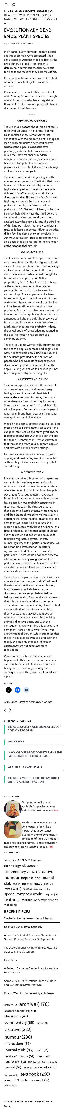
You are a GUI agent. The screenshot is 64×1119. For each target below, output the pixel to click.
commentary (15, 871)
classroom (30, 865)
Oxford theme (13, 1101)
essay (22, 52)
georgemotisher (20, 43)
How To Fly (10, 960)
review (27, 888)
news (38, 883)
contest (32, 872)
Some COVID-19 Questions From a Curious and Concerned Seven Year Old (30, 983)
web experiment (46, 899)
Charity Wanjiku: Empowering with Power (29, 993)
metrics (27, 883)
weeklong (10, 905)
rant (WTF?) (13, 888)
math (17, 883)
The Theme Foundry (41, 1101)
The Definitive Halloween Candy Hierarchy (29, 918)
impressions (30, 877)
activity (9, 860)
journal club (18, 1050)
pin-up (48, 883)
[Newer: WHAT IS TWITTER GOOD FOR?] (5, 710)
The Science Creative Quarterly (28, 11)
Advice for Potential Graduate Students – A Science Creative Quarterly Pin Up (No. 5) (30, 937)
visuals (27, 899)
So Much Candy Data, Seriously (23, 927)
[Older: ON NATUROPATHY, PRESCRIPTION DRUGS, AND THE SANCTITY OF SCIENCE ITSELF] (10, 710)
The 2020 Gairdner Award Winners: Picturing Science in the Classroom (30, 950)
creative (34, 702)
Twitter (7, 1106)
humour (47, 702)
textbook (12, 899)
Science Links (41, 889)
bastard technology (20, 1010)
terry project (51, 894)
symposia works (29, 893)
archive (23, 702)
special (9, 893)
